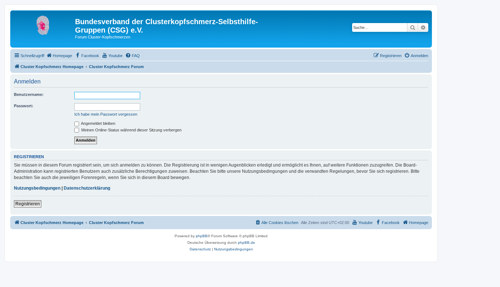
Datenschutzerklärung (87, 188)
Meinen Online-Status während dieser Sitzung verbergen (131, 130)
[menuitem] (59, 55)
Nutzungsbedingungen (37, 188)
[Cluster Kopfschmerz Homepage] (43, 24)
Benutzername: (29, 94)
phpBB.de (246, 243)
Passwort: (23, 106)
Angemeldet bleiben (97, 123)
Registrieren (27, 203)
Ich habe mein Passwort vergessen (105, 114)
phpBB (202, 236)
